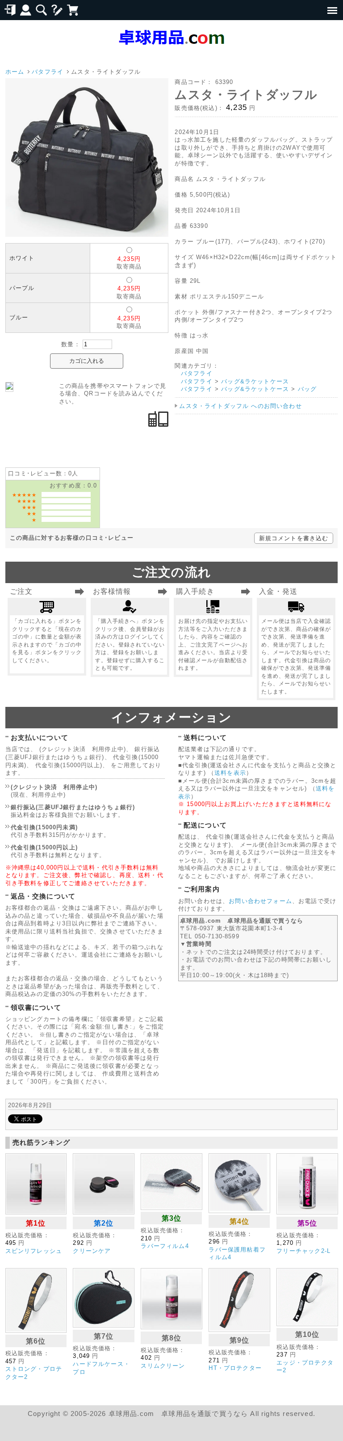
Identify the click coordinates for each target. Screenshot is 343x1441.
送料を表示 (230, 772)
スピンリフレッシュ (34, 1251)
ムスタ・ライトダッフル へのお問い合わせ (240, 406)
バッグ (307, 389)
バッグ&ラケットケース (255, 381)
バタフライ (47, 71)
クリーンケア (92, 1251)
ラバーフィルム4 (164, 1246)
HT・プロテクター (235, 1368)
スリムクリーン (163, 1365)
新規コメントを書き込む (294, 538)
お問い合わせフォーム (260, 901)
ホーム (15, 71)
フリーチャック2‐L (303, 1251)
